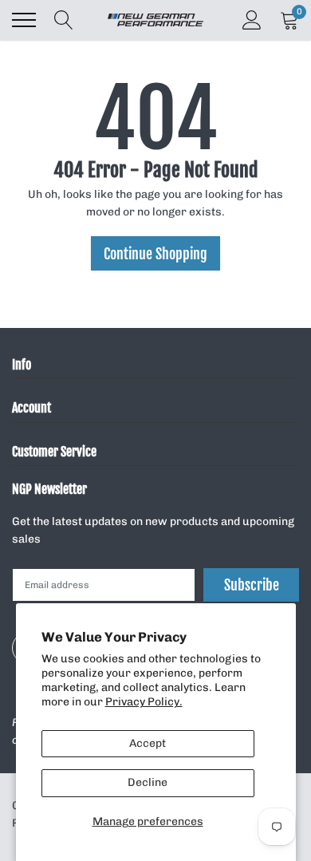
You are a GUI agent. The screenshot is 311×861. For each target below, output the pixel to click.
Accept (147, 743)
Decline (147, 782)
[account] (252, 19)
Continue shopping (155, 254)
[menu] (24, 20)
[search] (63, 20)
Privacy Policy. (144, 702)
